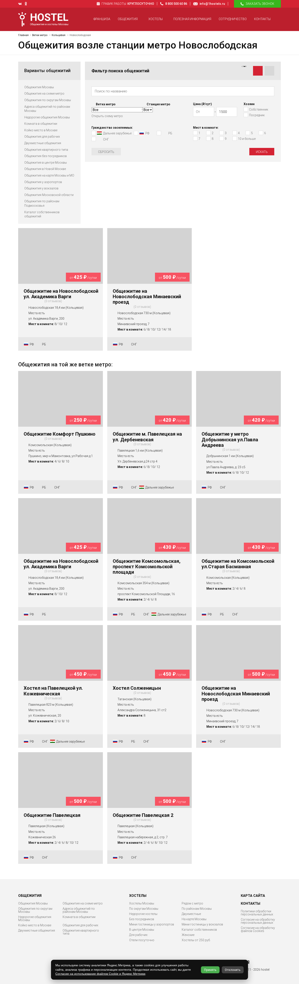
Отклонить (233, 970)
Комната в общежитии (40, 123)
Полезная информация (192, 19)
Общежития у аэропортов (43, 182)
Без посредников (141, 919)
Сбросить (106, 152)
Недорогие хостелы (143, 914)
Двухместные (191, 914)
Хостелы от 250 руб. (196, 940)
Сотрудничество (233, 19)
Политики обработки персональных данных (257, 913)
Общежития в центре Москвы (45, 162)
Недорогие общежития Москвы (47, 117)
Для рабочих (138, 935)
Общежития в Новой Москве (45, 169)
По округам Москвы (143, 908)
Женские (188, 935)
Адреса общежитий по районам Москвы (47, 109)
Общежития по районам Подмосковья (41, 203)
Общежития (128, 19)
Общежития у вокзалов (41, 188)
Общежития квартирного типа (46, 149)
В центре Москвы (141, 929)
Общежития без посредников (45, 156)
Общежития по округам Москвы (47, 100)
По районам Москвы (197, 908)
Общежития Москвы (39, 87)
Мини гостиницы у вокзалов (202, 924)
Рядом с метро (192, 903)
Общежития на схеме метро (44, 93)
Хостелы (155, 19)
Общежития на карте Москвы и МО (49, 175)
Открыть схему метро (107, 116)
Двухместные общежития (42, 143)
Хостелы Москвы (141, 903)
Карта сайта (253, 895)
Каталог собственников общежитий (42, 214)
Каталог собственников (199, 929)
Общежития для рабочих (42, 136)
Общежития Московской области (49, 195)
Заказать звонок (260, 3)
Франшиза (101, 19)
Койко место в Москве (40, 130)
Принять (210, 970)
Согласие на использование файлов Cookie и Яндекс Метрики (100, 973)
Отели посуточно (141, 940)
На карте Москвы (194, 919)
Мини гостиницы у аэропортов (151, 924)
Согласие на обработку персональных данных (258, 921)
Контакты (262, 19)
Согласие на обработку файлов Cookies (258, 929)
